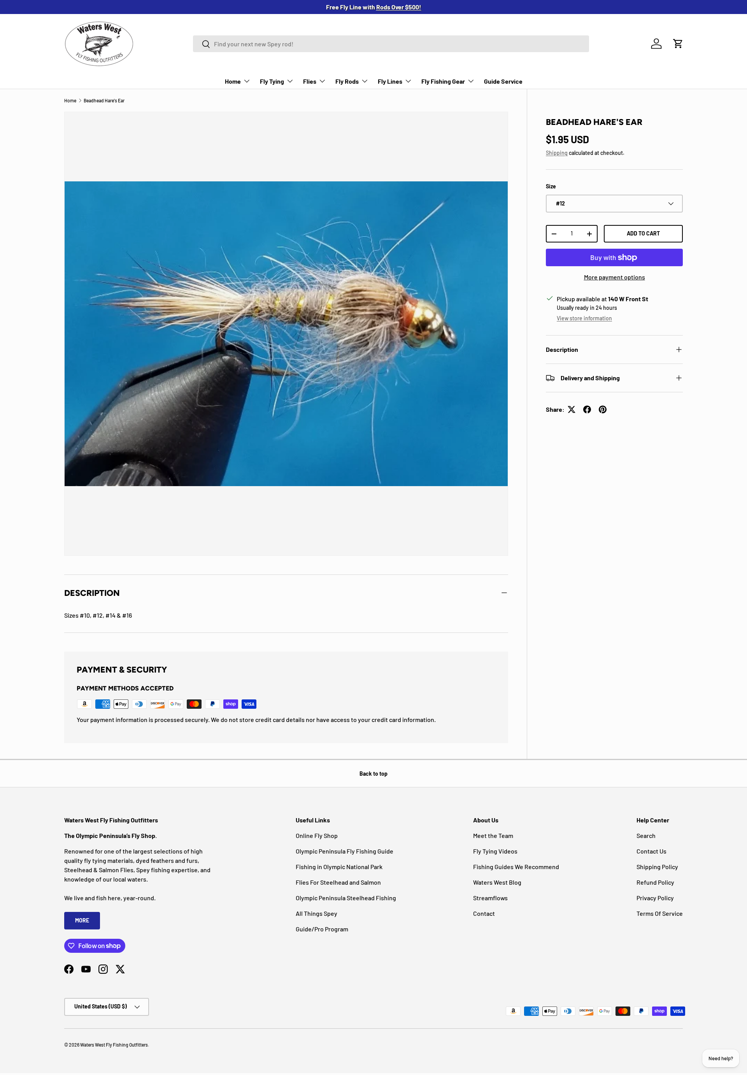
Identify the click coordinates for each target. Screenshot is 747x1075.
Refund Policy (655, 882)
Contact (484, 913)
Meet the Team (493, 835)
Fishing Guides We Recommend (516, 866)
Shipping (557, 152)
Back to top (373, 773)
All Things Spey (316, 913)
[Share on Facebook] (587, 409)
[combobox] (391, 43)
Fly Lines (390, 81)
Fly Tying (272, 81)
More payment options (614, 277)
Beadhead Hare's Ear (104, 100)
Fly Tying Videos (495, 851)
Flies (309, 81)
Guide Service (503, 81)
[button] (678, 43)
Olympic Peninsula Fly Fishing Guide (344, 851)
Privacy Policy (655, 897)
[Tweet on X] (571, 409)
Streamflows (490, 897)
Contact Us (651, 851)
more (82, 920)
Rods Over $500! (398, 7)
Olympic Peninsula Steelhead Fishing (346, 897)
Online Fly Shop (317, 835)
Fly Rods (347, 81)
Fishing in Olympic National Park (339, 866)
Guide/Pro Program (322, 929)
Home (233, 81)
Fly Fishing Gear (443, 81)
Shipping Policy (657, 866)
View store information (584, 318)
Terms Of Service (660, 913)
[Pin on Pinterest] (602, 409)
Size (551, 186)
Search (646, 835)
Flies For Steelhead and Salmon (338, 882)
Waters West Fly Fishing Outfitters (114, 1044)
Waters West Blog (497, 882)
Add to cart (643, 233)
